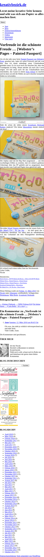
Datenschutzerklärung (13, 31)
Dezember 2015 (11, 472)
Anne (7, 322)
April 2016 (9, 464)
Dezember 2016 (11, 447)
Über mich (9, 39)
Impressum (9, 37)
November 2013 (11, 525)
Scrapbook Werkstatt (26, 295)
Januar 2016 (9, 470)
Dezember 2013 (11, 523)
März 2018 (9, 436)
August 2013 (9, 531)
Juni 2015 (8, 485)
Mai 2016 (8, 462)
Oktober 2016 (10, 451)
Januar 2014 (9, 520)
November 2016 (11, 449)
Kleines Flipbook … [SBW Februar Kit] (16, 304)
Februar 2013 (10, 544)
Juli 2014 (8, 508)
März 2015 (9, 491)
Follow (7, 35)
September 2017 (11, 441)
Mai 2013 (8, 537)
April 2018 (9, 434)
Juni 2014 (8, 510)
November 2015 (11, 474)
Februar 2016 (10, 468)
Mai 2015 (8, 487)
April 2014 (9, 514)
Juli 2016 (8, 457)
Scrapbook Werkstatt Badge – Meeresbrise (11, 285)
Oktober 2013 (10, 527)
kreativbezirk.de (13, 4)
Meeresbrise (27, 127)
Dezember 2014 (11, 497)
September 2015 (11, 478)
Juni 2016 (8, 459)
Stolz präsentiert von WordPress (28, 556)
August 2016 (9, 455)
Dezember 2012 (11, 548)
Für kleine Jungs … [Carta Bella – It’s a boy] (20, 305)
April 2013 (9, 539)
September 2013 (11, 529)
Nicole (2, 293)
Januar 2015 (9, 495)
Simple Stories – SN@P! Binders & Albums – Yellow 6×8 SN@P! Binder (19, 278)
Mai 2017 (8, 443)
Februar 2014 (10, 518)
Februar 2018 (10, 438)
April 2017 (9, 445)
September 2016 (11, 453)
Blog (6, 29)
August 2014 (9, 506)
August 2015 (9, 480)
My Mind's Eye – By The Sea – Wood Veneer (12, 287)
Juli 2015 (8, 483)
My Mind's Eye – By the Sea (12, 230)
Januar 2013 (9, 546)
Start (6, 26)
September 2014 (11, 504)
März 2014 (9, 516)
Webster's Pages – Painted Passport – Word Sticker (13, 283)
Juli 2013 (8, 533)
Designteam (9, 33)
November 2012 (11, 550)
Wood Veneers (13, 228)
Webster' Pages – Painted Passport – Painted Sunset (13, 281)
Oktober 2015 (10, 476)
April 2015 (9, 489)
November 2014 (11, 499)
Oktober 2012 (10, 552)
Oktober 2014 (10, 501)
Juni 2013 (8, 535)
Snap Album (30, 72)
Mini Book (14, 295)
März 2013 (9, 541)
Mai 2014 (8, 512)
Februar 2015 (10, 493)
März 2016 (9, 466)
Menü (3, 22)
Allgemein (13, 293)
